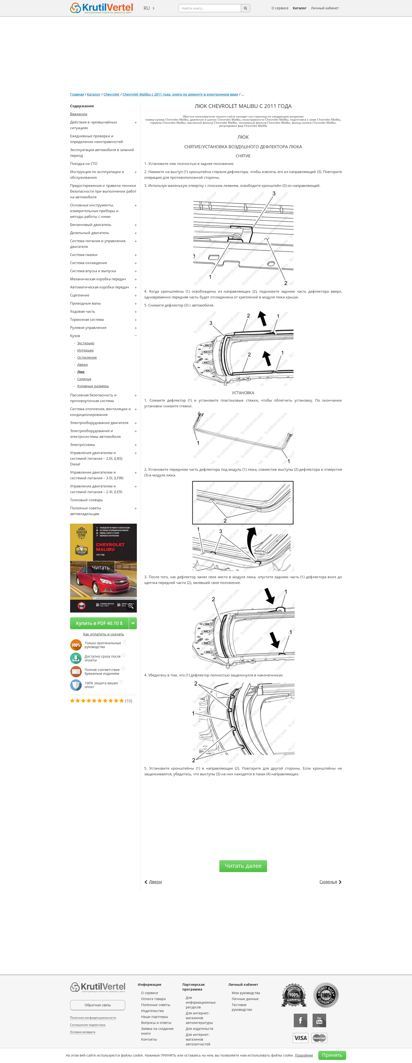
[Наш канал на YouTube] (319, 1020)
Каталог (300, 8)
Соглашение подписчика (87, 1025)
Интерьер (85, 350)
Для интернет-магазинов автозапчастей (198, 1039)
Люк (81, 371)
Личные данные (245, 999)
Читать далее (243, 865)
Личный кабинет (325, 8)
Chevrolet (111, 94)
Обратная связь (98, 1005)
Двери (82, 364)
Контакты (149, 1039)
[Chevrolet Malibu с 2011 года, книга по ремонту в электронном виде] (130, 606)
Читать (101, 567)
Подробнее (304, 1055)
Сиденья (84, 379)
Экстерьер (85, 343)
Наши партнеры (154, 1016)
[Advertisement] (206, 52)
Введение (78, 114)
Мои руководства (246, 993)
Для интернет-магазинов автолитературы (199, 1018)
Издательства (152, 1010)
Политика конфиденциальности (93, 1018)
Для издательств (199, 1028)
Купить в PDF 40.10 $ (99, 623)
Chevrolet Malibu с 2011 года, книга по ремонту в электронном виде (180, 94)
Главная (77, 94)
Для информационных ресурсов (201, 1002)
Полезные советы (155, 1004)
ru (147, 8)
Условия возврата (82, 1032)
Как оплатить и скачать (103, 634)
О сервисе (280, 8)
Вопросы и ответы (156, 1022)
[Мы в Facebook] (300, 1020)
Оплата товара (153, 999)
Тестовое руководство (242, 1007)
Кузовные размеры (93, 386)
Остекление (87, 357)
